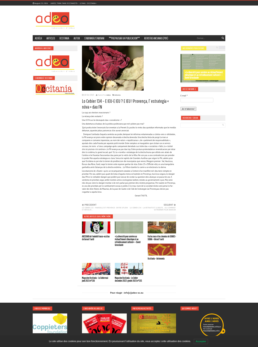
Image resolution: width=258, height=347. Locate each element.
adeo (108, 95)
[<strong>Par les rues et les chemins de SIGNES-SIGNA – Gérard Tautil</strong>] (203, 68)
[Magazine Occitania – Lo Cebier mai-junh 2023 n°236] (96, 269)
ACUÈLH (38, 38)
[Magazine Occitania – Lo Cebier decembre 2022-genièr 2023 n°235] (129, 269)
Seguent (153, 207)
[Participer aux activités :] (153, 323)
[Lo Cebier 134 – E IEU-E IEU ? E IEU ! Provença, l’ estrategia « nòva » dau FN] (113, 67)
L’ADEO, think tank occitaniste (63, 3)
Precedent (105, 207)
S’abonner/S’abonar (94, 38)
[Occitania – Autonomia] (162, 250)
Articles (50, 38)
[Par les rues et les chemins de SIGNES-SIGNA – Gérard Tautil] (162, 228)
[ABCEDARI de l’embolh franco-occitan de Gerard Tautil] (96, 228)
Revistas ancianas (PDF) (156, 38)
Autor (77, 38)
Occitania (64, 38)
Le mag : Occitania (87, 3)
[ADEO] (55, 20)
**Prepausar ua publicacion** (124, 38)
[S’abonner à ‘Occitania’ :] (55, 89)
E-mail (184, 95)
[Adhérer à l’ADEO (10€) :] (55, 63)
